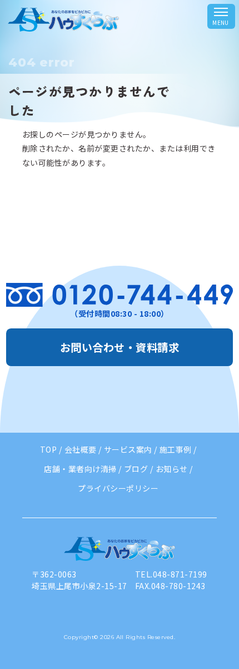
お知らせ (172, 468)
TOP (48, 449)
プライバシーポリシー (118, 488)
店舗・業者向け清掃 (80, 468)
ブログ (136, 468)
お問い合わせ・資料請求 (119, 347)
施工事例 (176, 449)
